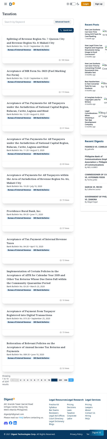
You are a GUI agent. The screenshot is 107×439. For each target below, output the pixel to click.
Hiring (88, 415)
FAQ (21, 417)
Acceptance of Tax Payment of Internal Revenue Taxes (37, 241)
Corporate (71, 415)
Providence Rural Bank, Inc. (24, 211)
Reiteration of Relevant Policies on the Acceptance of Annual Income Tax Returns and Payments (36, 347)
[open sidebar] (5, 4)
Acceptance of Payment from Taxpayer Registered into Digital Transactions (31, 313)
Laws (69, 410)
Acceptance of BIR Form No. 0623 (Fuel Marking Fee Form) (36, 72)
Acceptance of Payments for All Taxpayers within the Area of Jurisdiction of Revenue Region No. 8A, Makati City (38, 178)
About (88, 410)
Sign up (98, 4)
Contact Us (90, 413)
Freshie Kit (54, 404)
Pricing (70, 404)
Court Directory (56, 418)
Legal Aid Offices (57, 415)
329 (60, 380)
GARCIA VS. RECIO (93, 187)
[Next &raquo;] (71, 380)
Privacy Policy (76, 434)
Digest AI (96, 432)
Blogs (51, 424)
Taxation (71, 413)
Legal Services (93, 399)
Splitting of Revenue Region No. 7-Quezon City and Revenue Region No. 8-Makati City (36, 40)
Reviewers (54, 413)
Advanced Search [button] (62, 22)
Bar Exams (54, 410)
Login (86, 4)
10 (49, 380)
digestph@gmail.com (14, 414)
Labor (69, 418)
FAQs (87, 418)
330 (65, 380)
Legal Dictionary (56, 421)
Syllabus (53, 407)
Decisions (71, 407)
